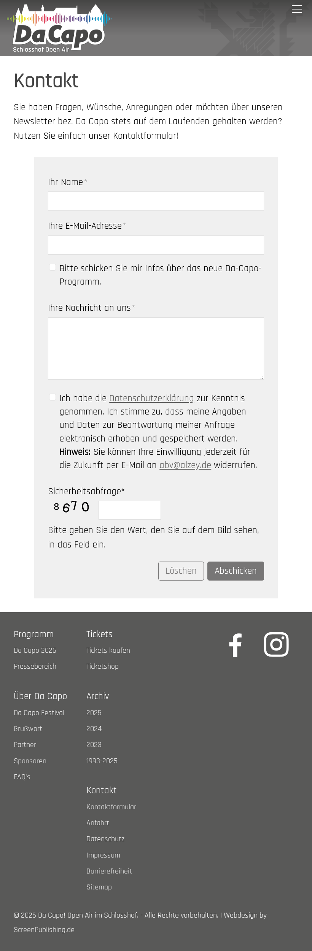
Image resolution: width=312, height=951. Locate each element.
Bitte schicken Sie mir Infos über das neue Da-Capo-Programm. (160, 275)
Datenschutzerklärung (151, 398)
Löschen (181, 571)
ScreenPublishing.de (44, 930)
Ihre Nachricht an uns (91, 308)
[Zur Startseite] (59, 28)
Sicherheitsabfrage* (86, 492)
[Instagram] (276, 644)
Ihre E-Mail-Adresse (87, 226)
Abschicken (236, 571)
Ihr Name (68, 182)
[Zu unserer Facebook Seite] (235, 644)
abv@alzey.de (185, 465)
